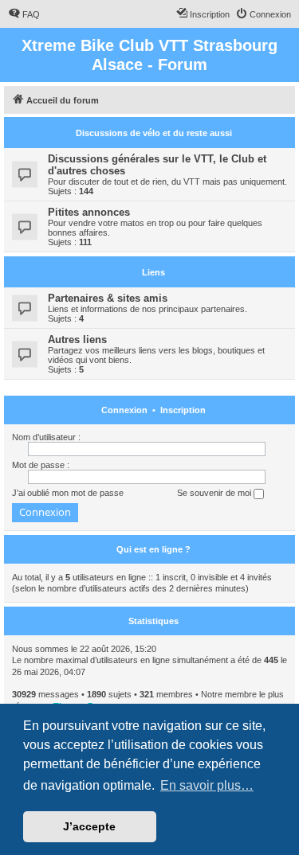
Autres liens (77, 340)
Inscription (183, 410)
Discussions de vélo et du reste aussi (154, 133)
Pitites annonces (89, 212)
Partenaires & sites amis (107, 298)
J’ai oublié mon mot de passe (68, 493)
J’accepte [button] (89, 826)
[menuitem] (24, 14)
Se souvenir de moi (215, 493)
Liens (153, 272)
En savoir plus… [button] (207, 785)
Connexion (124, 410)
